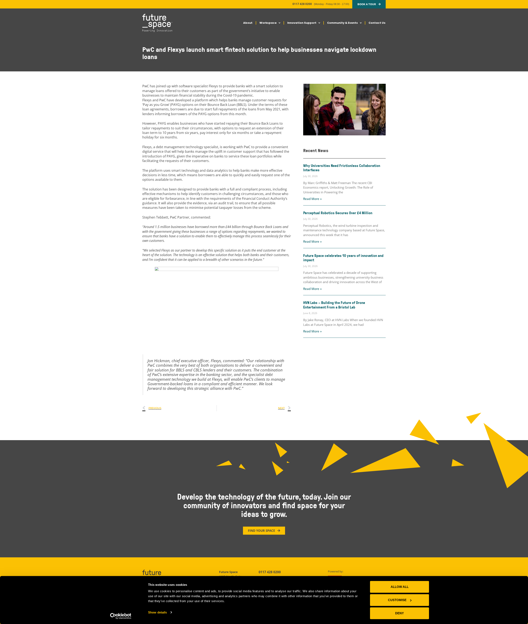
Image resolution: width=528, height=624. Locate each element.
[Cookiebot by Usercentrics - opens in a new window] (121, 616)
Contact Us (377, 23)
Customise (397, 600)
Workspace (268, 23)
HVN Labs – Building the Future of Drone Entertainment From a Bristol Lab (334, 305)
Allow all (400, 587)
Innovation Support (301, 23)
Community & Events (342, 23)
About (247, 23)
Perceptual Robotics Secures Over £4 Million (337, 212)
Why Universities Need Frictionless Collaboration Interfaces (341, 168)
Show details (157, 612)
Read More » (312, 199)
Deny (399, 613)
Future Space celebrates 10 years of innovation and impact (343, 257)
